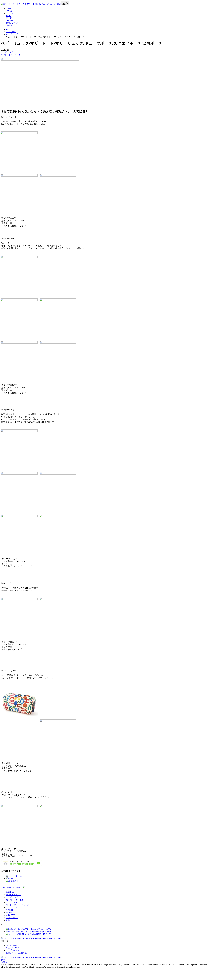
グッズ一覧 (11, 32)
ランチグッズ (12, 907)
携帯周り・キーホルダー (16, 900)
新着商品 (10, 892)
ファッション (12, 918)
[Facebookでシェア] (14, 876)
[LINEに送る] (12, 881)
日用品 (9, 913)
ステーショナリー (13, 902)
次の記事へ (18, 887)
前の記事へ (8, 887)
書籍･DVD (10, 915)
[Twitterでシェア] (13, 878)
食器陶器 (10, 910)
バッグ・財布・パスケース (12, 55)
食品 (8, 920)
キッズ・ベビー (13, 34)
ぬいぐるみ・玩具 (13, 895)
